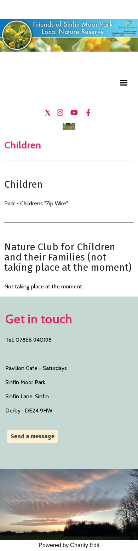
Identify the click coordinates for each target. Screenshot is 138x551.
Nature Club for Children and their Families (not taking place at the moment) (68, 257)
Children (23, 184)
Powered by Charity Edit (69, 545)
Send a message (32, 436)
